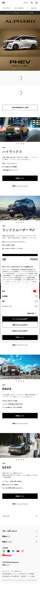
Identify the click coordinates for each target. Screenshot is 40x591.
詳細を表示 (30, 313)
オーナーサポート (19, 8)
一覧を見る (33, 86)
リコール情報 (31, 584)
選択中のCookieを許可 (19, 325)
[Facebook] (13, 559)
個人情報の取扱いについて (9, 581)
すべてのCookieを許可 (19, 319)
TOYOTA (3, 3)
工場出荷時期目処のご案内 (20, 115)
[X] (8, 559)
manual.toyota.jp (26, 269)
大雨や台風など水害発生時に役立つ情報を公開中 (17, 82)
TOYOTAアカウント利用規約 (26, 581)
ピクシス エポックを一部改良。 (12, 97)
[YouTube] (17, 559)
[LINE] (3, 559)
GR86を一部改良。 (8, 101)
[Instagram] (22, 559)
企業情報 (23, 584)
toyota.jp (16, 269)
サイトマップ (6, 579)
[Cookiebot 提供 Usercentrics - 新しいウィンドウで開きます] (29, 259)
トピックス (34, 8)
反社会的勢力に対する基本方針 (10, 584)
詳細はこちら (20, 186)
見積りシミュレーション (20, 194)
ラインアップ (6, 8)
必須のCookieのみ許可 (19, 331)
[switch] (35, 296)
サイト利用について (16, 579)
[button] (14, 68)
